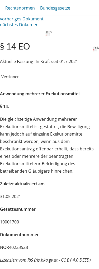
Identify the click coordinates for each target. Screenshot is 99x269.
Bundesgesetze (55, 8)
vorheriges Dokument (22, 19)
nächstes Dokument (20, 25)
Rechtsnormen (20, 8)
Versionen (10, 76)
